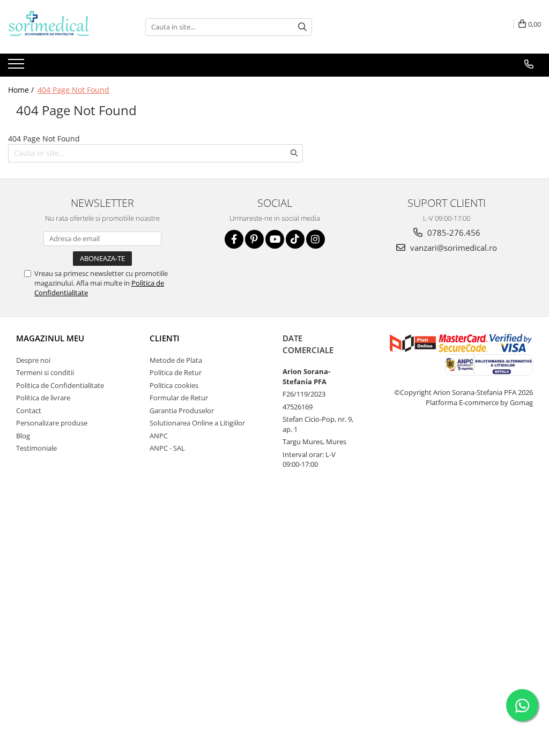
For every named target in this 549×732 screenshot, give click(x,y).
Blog (23, 435)
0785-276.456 (452, 232)
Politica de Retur (176, 372)
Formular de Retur (179, 397)
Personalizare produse (51, 423)
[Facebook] (234, 239)
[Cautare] (302, 27)
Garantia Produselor (182, 410)
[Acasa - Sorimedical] (61, 27)
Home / (22, 90)
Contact (28, 410)
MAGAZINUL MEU (50, 338)
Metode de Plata (176, 360)
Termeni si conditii (45, 372)
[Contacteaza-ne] (529, 64)
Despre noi (33, 360)
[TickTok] (295, 239)
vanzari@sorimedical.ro (452, 247)
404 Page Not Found (73, 90)
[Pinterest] (254, 239)
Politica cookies (174, 385)
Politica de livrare (43, 397)
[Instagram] (315, 239)
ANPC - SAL (167, 448)
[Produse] (17, 67)
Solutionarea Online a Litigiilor (197, 423)
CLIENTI (165, 338)
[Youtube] (274, 239)
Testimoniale (36, 448)
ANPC (159, 435)
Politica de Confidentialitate (60, 385)
